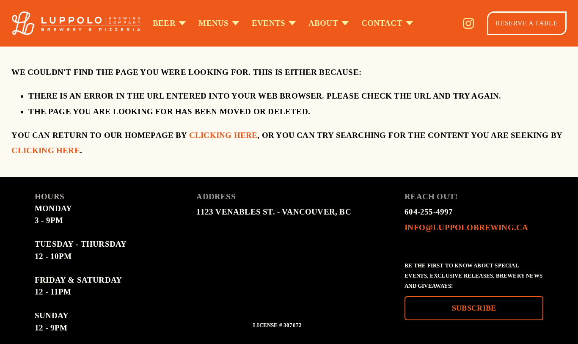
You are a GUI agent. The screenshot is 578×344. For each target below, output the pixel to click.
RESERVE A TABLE (526, 23)
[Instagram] (468, 23)
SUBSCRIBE (474, 308)
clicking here (223, 135)
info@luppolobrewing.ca (466, 227)
